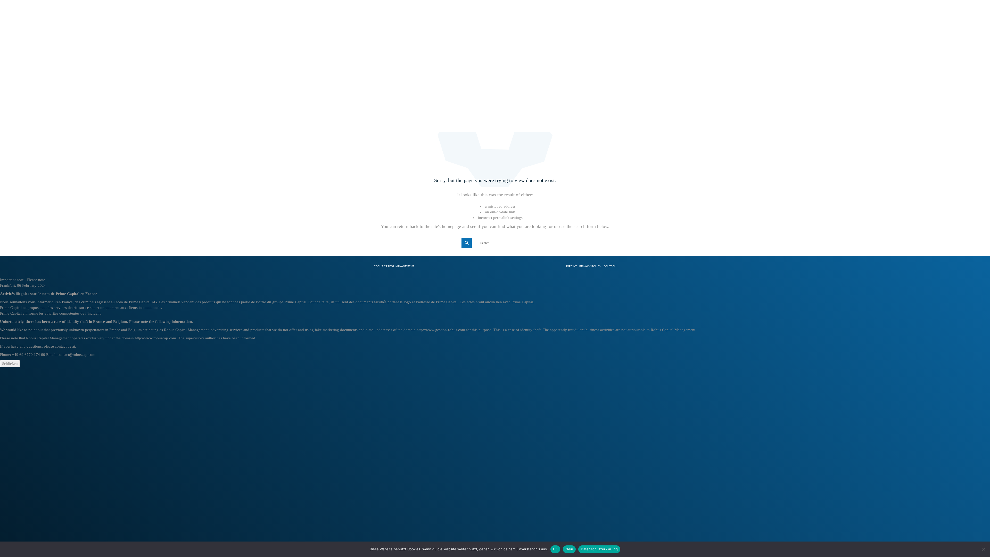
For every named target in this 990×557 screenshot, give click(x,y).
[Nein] (983, 549)
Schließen (10, 364)
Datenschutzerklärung (599, 549)
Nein (569, 549)
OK (555, 549)
